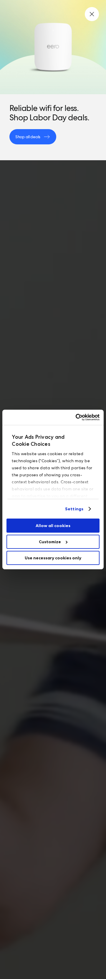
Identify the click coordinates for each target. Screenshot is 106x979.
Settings (74, 509)
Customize (50, 541)
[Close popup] (92, 14)
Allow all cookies (53, 525)
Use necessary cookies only (53, 558)
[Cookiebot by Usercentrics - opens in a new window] (75, 417)
